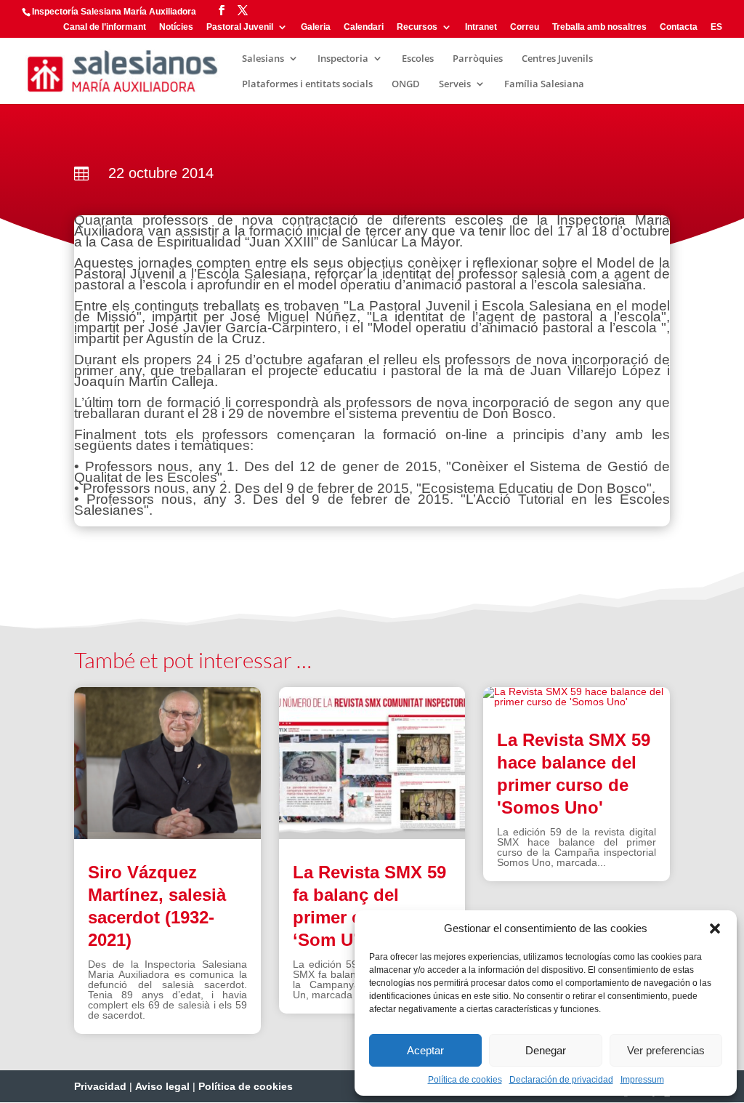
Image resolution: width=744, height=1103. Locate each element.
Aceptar (425, 1050)
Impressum (642, 1080)
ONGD (406, 84)
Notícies (176, 27)
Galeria (316, 27)
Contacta (679, 27)
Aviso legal (162, 1086)
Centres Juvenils (557, 59)
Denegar (545, 1050)
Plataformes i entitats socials (307, 84)
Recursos (417, 27)
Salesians (263, 59)
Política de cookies (465, 1080)
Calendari (364, 27)
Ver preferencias (666, 1050)
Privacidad (100, 1086)
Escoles (418, 59)
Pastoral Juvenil (239, 27)
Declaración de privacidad (561, 1080)
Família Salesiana (544, 84)
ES (716, 27)
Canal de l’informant (104, 27)
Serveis (455, 84)
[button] (715, 928)
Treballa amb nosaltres (599, 27)
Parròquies (478, 59)
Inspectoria (343, 59)
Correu (524, 27)
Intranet (481, 27)
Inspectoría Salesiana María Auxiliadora (114, 12)
